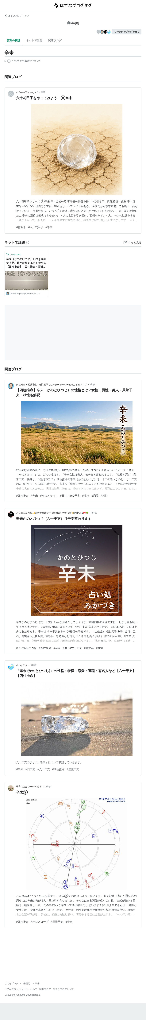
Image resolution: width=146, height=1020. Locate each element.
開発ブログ (45, 989)
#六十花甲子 (35, 227)
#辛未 (48, 227)
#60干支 (74, 495)
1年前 (92, 384)
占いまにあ (22, 665)
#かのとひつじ (49, 495)
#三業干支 (73, 769)
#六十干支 (75, 648)
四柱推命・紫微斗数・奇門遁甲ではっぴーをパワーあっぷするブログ (51, 384)
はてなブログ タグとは (16, 989)
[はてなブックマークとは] (27, 242)
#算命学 (21, 227)
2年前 (94, 512)
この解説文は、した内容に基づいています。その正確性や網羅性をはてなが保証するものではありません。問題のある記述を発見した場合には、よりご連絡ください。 (22, 61)
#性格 (85, 495)
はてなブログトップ (63, 989)
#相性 (104, 495)
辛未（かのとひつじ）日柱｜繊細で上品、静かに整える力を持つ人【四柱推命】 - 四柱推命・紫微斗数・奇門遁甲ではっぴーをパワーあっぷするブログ (26, 263)
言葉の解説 (13, 40)
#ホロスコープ (39, 921)
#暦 (65, 648)
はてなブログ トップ (18, 15)
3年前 (33, 665)
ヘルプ (33, 989)
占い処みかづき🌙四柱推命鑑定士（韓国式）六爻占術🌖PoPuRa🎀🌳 (52, 512)
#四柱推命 (22, 495)
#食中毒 (89, 648)
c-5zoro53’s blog (25, 92)
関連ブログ (55, 40)
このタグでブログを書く (126, 31)
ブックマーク (13, 254)
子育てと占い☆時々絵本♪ (29, 786)
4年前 (48, 786)
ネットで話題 (34, 40)
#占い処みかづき (26, 648)
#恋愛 (94, 495)
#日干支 (30, 769)
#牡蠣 (99, 648)
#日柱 (63, 495)
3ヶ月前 (41, 92)
